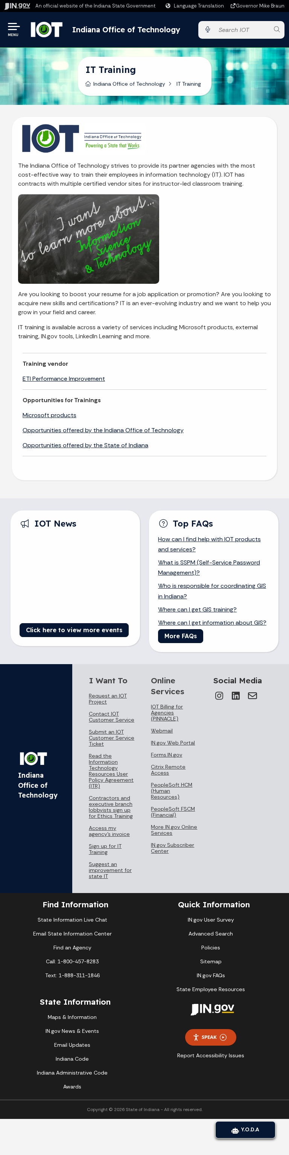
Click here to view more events (74, 630)
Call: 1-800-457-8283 (72, 961)
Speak (209, 1037)
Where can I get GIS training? (197, 609)
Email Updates (72, 1044)
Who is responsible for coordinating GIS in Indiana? (212, 591)
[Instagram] (219, 696)
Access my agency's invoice (109, 831)
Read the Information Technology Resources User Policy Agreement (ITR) (111, 770)
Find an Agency (72, 947)
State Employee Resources (210, 989)
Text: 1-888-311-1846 (72, 975)
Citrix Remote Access (168, 769)
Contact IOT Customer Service (111, 716)
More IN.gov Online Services (174, 829)
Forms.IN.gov (166, 754)
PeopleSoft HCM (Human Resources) (171, 790)
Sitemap (211, 961)
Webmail (162, 730)
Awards (72, 1086)
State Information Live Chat (72, 919)
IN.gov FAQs (211, 975)
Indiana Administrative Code (72, 1072)
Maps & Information (72, 1017)
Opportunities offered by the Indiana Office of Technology (103, 430)
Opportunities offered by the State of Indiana (85, 445)
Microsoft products (49, 415)
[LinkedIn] (236, 696)
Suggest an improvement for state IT (110, 870)
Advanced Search (211, 933)
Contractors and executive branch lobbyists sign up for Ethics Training (111, 807)
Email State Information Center (72, 933)
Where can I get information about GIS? (212, 623)
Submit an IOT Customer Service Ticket (111, 737)
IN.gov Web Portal (173, 742)
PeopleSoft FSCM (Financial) (173, 811)
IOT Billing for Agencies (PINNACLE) (167, 712)
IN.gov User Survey (211, 919)
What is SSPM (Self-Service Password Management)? (209, 568)
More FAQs (180, 636)
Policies (210, 947)
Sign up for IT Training (105, 849)
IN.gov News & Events (72, 1031)
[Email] (252, 696)
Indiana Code (72, 1058)
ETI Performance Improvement (64, 379)
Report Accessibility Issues (210, 1055)
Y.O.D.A (249, 1129)
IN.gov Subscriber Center (172, 848)
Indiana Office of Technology (126, 29)
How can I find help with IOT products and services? (209, 544)
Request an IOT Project (108, 698)
